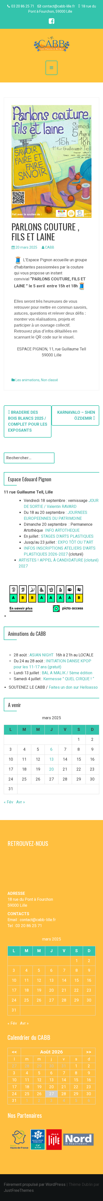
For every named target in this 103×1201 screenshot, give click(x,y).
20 (51, 769)
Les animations (28, 380)
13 (51, 759)
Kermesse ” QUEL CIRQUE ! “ (68, 678)
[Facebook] (51, 22)
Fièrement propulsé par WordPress (35, 1184)
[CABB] (51, 44)
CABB (49, 247)
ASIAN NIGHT (42, 655)
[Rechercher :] (29, 457)
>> (88, 1052)
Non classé (49, 380)
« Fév (8, 802)
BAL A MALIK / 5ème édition (67, 673)
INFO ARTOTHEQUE (62, 530)
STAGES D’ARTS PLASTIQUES (67, 536)
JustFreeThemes (19, 1190)
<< (14, 1052)
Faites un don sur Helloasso (73, 687)
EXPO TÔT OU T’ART (75, 542)
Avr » (20, 802)
